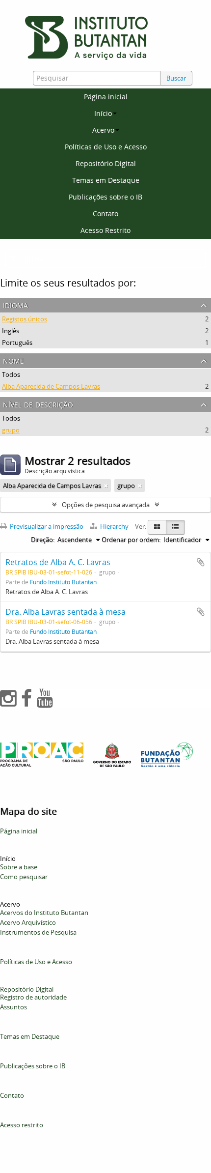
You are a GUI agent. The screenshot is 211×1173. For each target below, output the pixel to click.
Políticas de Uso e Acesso (106, 146)
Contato (105, 213)
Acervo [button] (103, 130)
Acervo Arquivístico (28, 922)
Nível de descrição (38, 403)
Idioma (15, 304)
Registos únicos (24, 319)
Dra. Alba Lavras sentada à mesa (65, 611)
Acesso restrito (21, 1124)
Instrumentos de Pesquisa (38, 932)
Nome (13, 360)
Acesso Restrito (105, 230)
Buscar (176, 78)
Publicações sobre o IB (105, 196)
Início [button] (103, 113)
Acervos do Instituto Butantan (44, 912)
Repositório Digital (106, 163)
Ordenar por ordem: (131, 539)
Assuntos (13, 1006)
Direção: (42, 539)
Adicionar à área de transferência (201, 562)
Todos (11, 374)
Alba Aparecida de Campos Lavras (51, 386)
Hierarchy (114, 526)
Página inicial (106, 96)
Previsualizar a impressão (45, 526)
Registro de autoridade (33, 997)
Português (17, 342)
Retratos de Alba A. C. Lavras (57, 562)
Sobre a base (18, 866)
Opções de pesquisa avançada (106, 504)
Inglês (10, 330)
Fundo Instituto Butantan (63, 582)
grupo (11, 430)
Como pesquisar (24, 876)
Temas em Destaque (105, 180)
